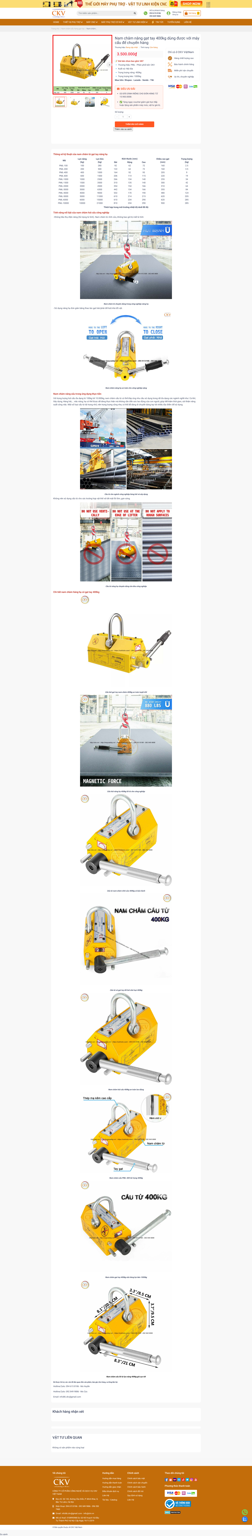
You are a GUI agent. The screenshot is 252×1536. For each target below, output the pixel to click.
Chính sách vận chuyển (137, 1483)
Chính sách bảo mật (136, 1478)
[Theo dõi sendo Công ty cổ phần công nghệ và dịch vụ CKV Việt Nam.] (183, 1479)
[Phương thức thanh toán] (183, 86)
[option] (82, 65)
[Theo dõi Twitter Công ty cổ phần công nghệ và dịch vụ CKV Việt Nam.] (187, 1479)
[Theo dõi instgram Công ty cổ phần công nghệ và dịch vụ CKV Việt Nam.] (191, 1479)
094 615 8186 (155, 13)
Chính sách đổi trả (135, 1491)
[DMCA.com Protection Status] (173, 1512)
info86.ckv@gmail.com (72, 1513)
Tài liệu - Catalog (109, 1500)
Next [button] (109, 65)
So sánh (4, 1534)
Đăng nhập (176, 12)
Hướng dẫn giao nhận (111, 1487)
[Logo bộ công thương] (178, 1504)
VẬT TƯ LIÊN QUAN (67, 1437)
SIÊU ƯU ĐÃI (128, 88)
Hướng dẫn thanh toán (112, 1483)
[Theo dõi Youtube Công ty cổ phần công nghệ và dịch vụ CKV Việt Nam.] (195, 1479)
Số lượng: (119, 112)
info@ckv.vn (88, 1513)
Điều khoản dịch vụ (110, 1491)
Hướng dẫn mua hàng (111, 1478)
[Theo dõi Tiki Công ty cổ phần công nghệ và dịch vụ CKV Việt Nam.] (179, 1479)
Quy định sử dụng (134, 1495)
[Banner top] (126, 3)
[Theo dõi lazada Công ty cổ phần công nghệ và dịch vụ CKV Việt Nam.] (174, 1479)
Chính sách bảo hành (136, 1487)
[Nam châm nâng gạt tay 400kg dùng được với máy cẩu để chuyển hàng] (82, 65)
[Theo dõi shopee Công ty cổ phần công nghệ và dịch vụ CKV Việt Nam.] (170, 1479)
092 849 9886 (155, 16)
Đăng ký (175, 14)
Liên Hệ (105, 1495)
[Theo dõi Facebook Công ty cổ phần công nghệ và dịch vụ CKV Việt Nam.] (166, 1479)
